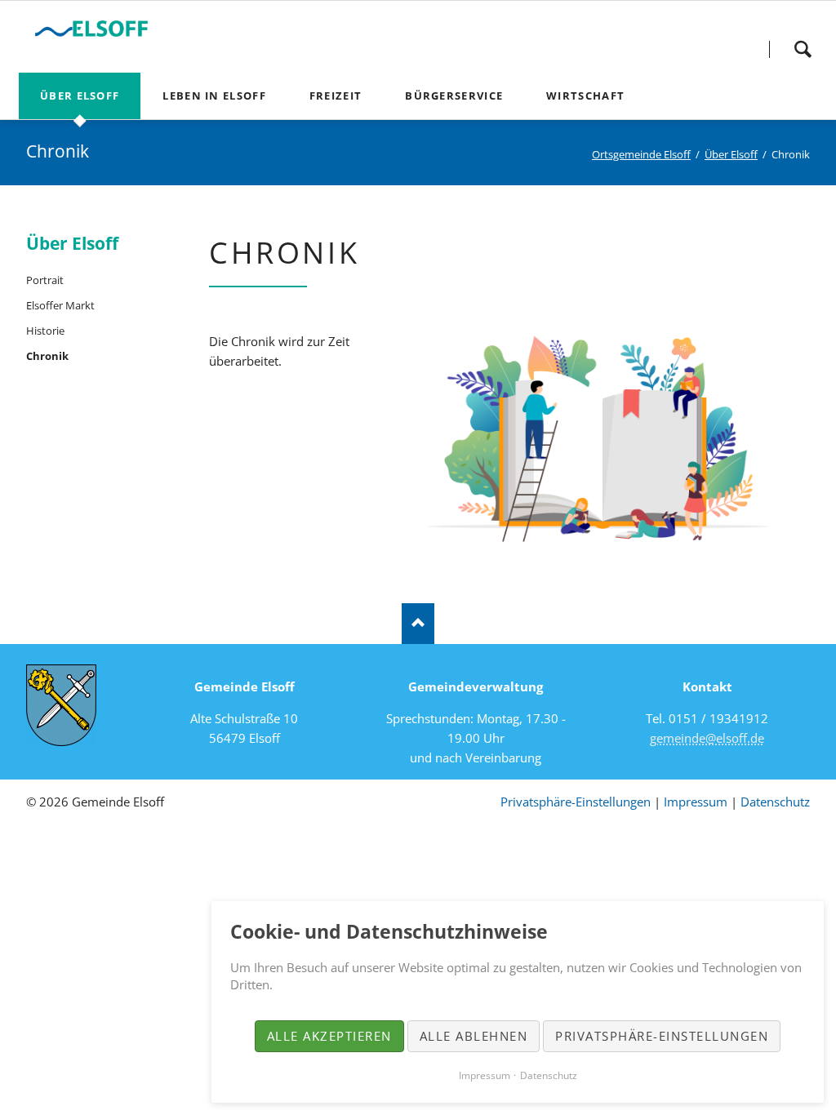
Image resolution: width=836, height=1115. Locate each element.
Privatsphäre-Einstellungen (575, 801)
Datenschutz (775, 801)
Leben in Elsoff (214, 95)
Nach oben (418, 623)
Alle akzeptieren (329, 1036)
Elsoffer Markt (60, 305)
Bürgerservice (454, 95)
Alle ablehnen (474, 1036)
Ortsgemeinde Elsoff (641, 154)
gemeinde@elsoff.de (707, 738)
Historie (45, 330)
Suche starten (802, 49)
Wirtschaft (585, 95)
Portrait (45, 280)
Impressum (695, 801)
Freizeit (335, 95)
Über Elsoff (79, 95)
